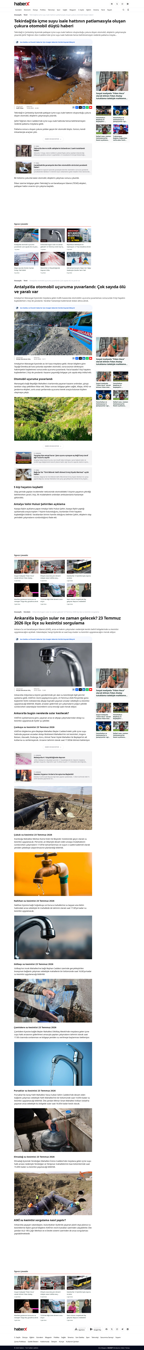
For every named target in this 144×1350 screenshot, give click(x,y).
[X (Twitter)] (117, 4)
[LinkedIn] (127, 4)
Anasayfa (18, 15)
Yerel (25, 15)
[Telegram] (122, 1329)
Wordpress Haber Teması (121, 1348)
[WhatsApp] (87, 107)
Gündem (27, 612)
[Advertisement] (53, 206)
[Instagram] (122, 4)
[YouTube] (90, 107)
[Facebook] (112, 4)
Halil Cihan (19, 108)
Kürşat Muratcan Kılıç (23, 359)
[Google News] (73, 107)
